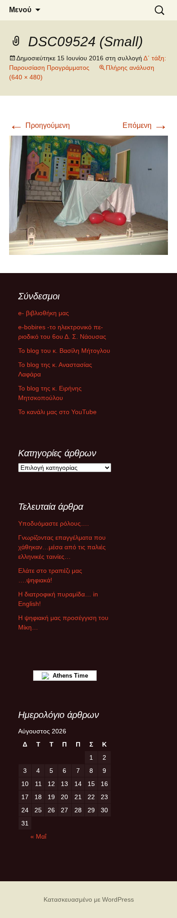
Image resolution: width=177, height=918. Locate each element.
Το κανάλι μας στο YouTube (57, 411)
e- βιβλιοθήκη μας (43, 313)
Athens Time (68, 675)
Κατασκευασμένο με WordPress (89, 899)
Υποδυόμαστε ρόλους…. (53, 523)
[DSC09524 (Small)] (88, 194)
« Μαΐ (38, 836)
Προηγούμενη (39, 125)
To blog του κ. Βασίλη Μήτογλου (64, 350)
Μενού (20, 10)
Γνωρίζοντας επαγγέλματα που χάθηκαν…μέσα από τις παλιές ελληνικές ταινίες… (62, 547)
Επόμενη (145, 125)
